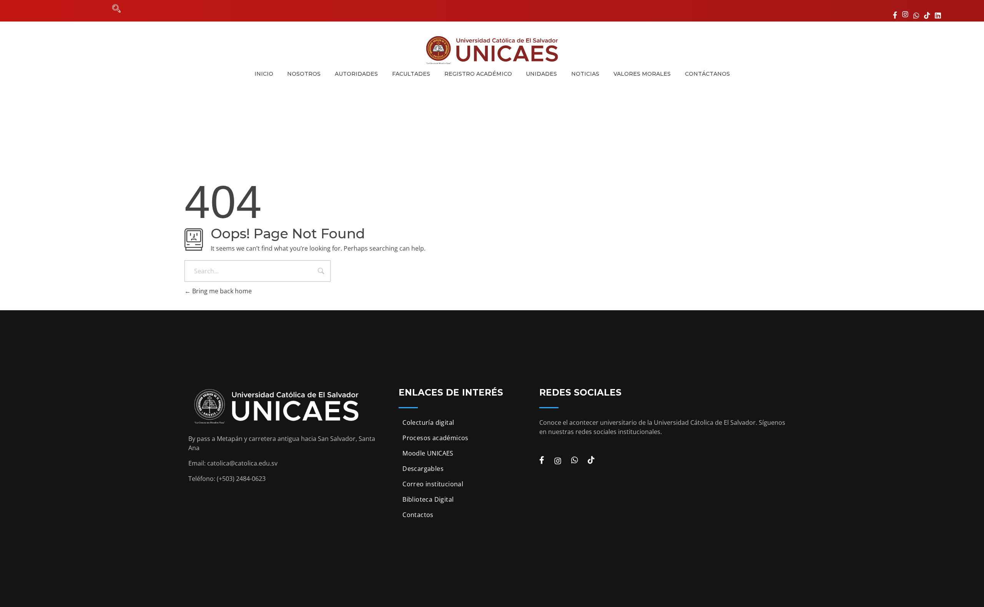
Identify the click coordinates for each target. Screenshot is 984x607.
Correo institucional (432, 484)
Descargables (423, 468)
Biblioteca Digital (428, 499)
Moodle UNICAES (428, 453)
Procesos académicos (435, 438)
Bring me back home (221, 291)
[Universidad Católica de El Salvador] (492, 50)
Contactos (418, 515)
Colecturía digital (428, 422)
